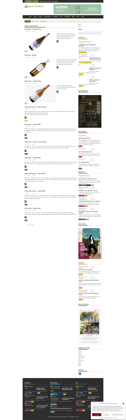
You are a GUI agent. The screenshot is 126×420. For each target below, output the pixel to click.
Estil (51, 404)
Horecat (80, 185)
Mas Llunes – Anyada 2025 (33, 208)
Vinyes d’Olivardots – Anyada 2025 (35, 173)
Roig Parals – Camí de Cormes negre (35, 142)
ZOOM (30, 16)
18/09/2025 (81, 136)
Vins (83, 195)
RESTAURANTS (47, 16)
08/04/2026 (65, 406)
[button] (123, 403)
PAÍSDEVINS (67, 16)
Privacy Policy (109, 417)
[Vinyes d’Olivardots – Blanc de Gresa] (33, 111)
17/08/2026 (81, 177)
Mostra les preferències (117, 414)
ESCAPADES (55, 16)
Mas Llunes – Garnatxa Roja (33, 81)
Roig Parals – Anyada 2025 (33, 158)
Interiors (54, 404)
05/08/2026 (92, 208)
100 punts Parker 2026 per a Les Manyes (82, 33)
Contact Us (115, 417)
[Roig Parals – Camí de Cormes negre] (28, 146)
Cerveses (80, 274)
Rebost (40, 16)
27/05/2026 (92, 54)
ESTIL (61, 16)
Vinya (26, 138)
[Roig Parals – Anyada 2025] (28, 162)
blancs (26, 51)
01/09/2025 (92, 159)
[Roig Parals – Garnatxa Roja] (40, 33)
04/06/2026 (81, 43)
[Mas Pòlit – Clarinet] (40, 59)
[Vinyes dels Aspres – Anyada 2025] (30, 195)
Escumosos (81, 62)
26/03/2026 (92, 76)
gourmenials (87, 43)
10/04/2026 (92, 64)
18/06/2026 (65, 386)
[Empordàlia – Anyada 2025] (28, 129)
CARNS (35, 16)
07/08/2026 (92, 187)
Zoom (85, 52)
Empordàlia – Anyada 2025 (33, 124)
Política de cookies (102, 417)
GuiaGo (80, 146)
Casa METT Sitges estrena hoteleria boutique (50, 1)
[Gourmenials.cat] (26, 16)
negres (26, 153)
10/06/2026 (92, 266)
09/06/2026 (92, 290)
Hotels (84, 185)
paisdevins (34, 31)
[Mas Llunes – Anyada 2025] (28, 212)
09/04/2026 (65, 396)
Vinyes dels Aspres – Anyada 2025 (35, 191)
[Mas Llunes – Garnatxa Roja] (40, 85)
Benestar (52, 394)
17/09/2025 (92, 148)
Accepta (97, 414)
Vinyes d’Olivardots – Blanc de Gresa (36, 107)
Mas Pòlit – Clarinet (30, 55)
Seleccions (81, 52)
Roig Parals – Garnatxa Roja (33, 29)
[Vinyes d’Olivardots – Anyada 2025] (30, 178)
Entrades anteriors (30, 224)
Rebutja (106, 414)
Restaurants (88, 185)
